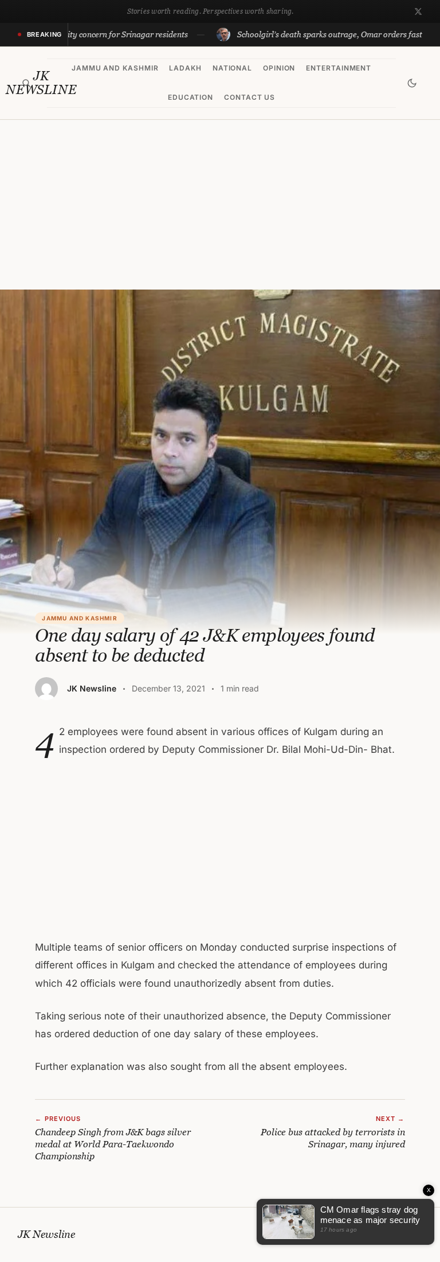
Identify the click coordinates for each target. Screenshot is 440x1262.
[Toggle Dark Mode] (412, 83)
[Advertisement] (220, 204)
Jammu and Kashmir (115, 68)
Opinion (279, 68)
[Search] (27, 83)
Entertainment (338, 68)
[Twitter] (418, 11)
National (233, 68)
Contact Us (250, 97)
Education (191, 97)
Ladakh (185, 68)
